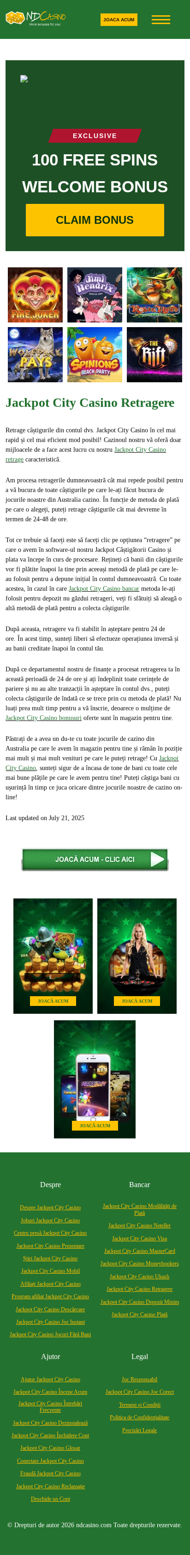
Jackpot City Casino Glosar (50, 1448)
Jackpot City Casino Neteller (139, 1225)
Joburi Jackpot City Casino (50, 1220)
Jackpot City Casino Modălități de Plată (140, 1209)
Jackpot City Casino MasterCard (139, 1251)
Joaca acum (118, 19)
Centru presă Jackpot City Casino (50, 1233)
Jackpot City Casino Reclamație (50, 1486)
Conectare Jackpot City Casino (50, 1461)
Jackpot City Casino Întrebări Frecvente (50, 1406)
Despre (50, 1184)
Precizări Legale (139, 1430)
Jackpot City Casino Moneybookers (140, 1263)
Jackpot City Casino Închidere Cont (50, 1435)
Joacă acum (53, 1001)
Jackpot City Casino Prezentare (50, 1246)
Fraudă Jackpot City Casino (50, 1473)
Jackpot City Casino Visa (139, 1238)
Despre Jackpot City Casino (50, 1207)
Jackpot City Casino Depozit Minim (140, 1302)
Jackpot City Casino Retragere (139, 1289)
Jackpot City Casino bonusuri (44, 717)
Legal (139, 1356)
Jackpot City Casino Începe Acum (50, 1392)
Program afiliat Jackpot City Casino (50, 1296)
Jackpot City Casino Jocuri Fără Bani (50, 1334)
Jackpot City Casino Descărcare (50, 1309)
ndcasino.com (94, 1525)
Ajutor (50, 1356)
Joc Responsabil (139, 1379)
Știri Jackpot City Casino (50, 1258)
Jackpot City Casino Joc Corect (140, 1392)
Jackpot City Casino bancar (104, 588)
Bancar (139, 1184)
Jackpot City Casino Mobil (50, 1271)
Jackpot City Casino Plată (139, 1314)
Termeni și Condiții (139, 1405)
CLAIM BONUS (95, 220)
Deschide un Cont (50, 1499)
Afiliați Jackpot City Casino (50, 1284)
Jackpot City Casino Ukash (139, 1276)
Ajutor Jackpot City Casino (50, 1379)
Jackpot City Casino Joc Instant (50, 1322)
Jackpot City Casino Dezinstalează (50, 1423)
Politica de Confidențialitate (139, 1417)
